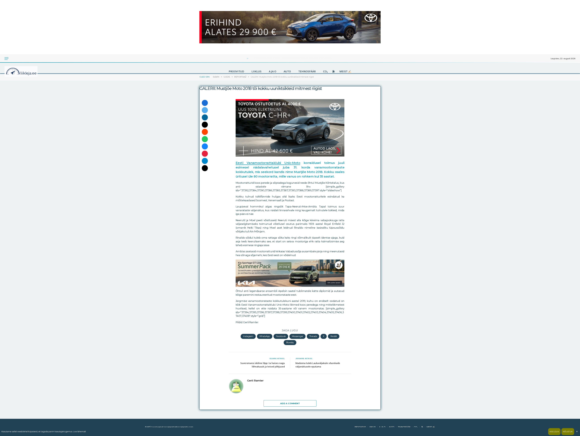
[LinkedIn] (205, 117)
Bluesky (290, 342)
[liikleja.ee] (27, 71)
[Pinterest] (205, 154)
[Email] (205, 125)
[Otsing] (16, 58)
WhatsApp (264, 336)
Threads (313, 336)
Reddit (333, 336)
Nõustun (568, 431)
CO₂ (325, 71)
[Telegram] (205, 161)
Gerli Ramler (255, 380)
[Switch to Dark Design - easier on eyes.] (12, 58)
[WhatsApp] (205, 139)
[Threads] (205, 168)
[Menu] (6, 58)
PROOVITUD (236, 71)
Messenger (297, 336)
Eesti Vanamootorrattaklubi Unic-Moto (268, 163)
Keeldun (554, 431)
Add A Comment (290, 403)
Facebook (281, 336)
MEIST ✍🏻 (345, 71)
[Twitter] (205, 110)
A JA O (272, 71)
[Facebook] (205, 103)
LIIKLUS (256, 71)
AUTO (287, 71)
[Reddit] (205, 132)
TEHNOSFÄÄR (307, 71)
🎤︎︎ (333, 71)
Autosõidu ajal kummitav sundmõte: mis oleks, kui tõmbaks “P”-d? (293, 58)
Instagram (248, 336)
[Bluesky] (205, 146)
